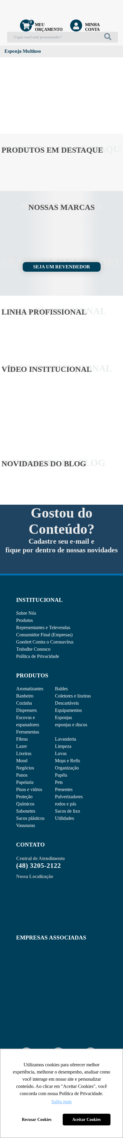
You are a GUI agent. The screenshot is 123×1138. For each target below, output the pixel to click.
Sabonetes (25, 811)
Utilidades (64, 818)
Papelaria (24, 782)
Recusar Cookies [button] (36, 1119)
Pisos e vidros (29, 789)
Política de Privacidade (37, 656)
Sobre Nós (26, 613)
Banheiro (24, 695)
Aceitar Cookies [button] (86, 1119)
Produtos (24, 620)
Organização (67, 767)
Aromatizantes (29, 688)
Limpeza (63, 746)
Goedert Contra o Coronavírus (44, 641)
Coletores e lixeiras (73, 695)
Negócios (25, 767)
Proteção (24, 796)
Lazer (21, 746)
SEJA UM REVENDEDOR (61, 266)
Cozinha (24, 703)
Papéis (61, 775)
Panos (21, 775)
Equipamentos (68, 710)
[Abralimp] (30, 962)
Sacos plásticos (30, 818)
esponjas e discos (71, 724)
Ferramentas (27, 731)
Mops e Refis (67, 760)
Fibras (22, 739)
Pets (59, 782)
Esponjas (63, 717)
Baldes (61, 688)
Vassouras (25, 825)
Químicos (25, 803)
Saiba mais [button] (61, 1101)
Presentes (64, 789)
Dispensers (26, 710)
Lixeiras (23, 753)
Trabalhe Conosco (33, 649)
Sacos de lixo (67, 811)
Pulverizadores (69, 796)
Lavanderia (65, 739)
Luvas (61, 753)
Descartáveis (67, 703)
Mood (21, 760)
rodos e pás (65, 803)
